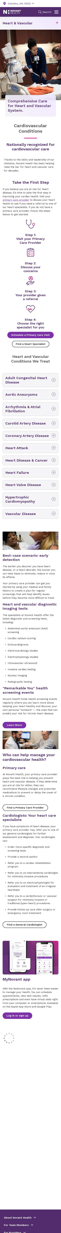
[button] (57, 23)
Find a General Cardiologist (24, 924)
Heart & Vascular (18, 23)
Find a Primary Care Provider (25, 807)
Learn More (14, 725)
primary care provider (16, 199)
